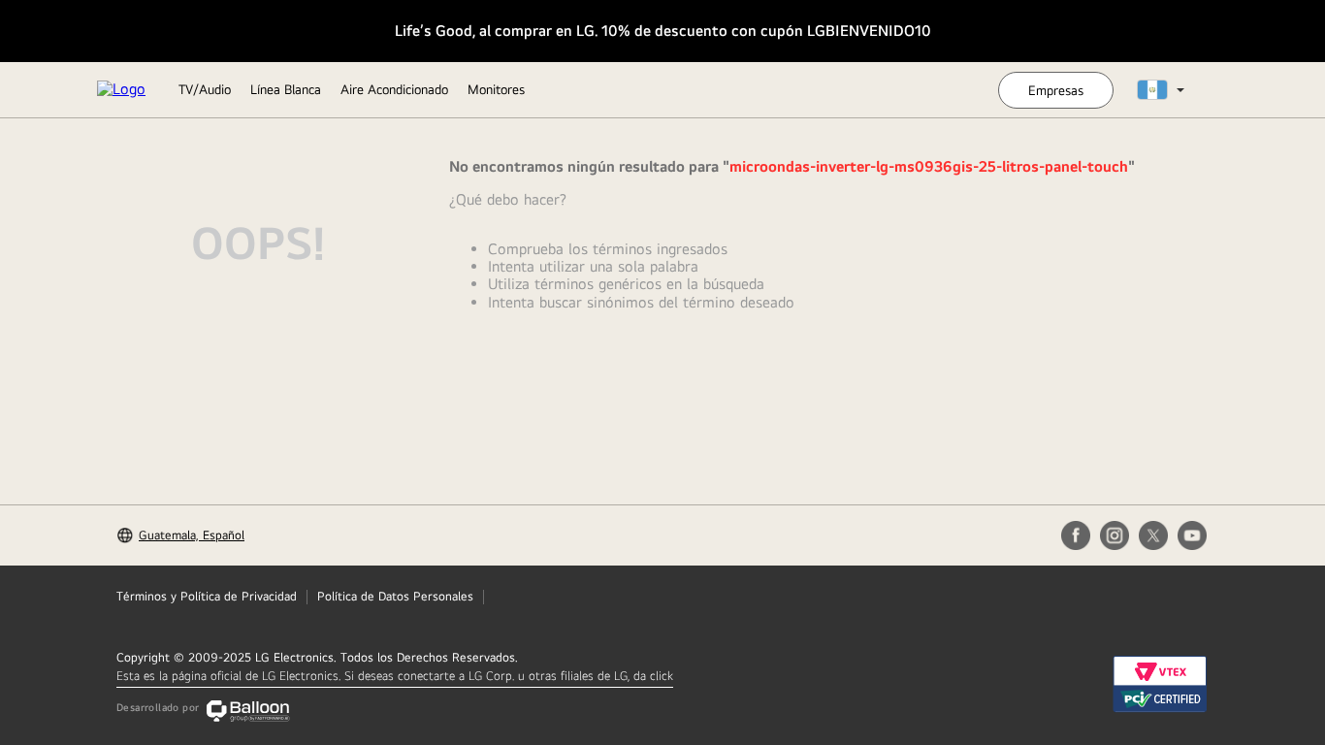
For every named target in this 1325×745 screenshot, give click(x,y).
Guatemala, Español (191, 535)
